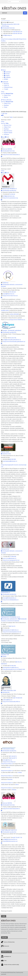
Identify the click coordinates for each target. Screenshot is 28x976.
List (3, 137)
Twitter (7, 73)
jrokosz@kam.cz (7, 699)
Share (4, 70)
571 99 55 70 (13, 756)
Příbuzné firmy (8, 87)
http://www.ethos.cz (7, 763)
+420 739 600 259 (17, 698)
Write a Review (6, 100)
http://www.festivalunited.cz (11, 154)
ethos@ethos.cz (7, 760)
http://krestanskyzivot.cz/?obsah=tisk (14, 669)
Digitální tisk (5, 654)
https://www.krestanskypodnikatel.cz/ (14, 341)
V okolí (6, 89)
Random (6, 105)
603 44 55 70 (13, 758)
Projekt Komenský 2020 (9, 690)
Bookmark (5, 81)
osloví (17, 784)
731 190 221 (12, 194)
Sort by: (7, 93)
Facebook (8, 72)
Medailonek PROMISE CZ (9, 188)
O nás (3, 916)
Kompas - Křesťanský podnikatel (11, 330)
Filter (2, 91)
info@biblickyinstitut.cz (10, 839)
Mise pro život (5, 549)
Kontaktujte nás (7, 956)
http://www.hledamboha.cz (10, 599)
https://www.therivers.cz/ (10, 295)
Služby (4, 656)
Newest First (7, 125)
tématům (9, 779)
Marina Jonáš (5, 452)
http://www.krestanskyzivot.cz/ (12, 632)
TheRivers (5, 282)
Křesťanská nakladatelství (10, 619)
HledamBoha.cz (5, 592)
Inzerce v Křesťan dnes (9, 942)
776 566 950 (12, 556)
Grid (7, 137)
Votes (5, 107)
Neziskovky (6, 692)
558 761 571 (12, 626)
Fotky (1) (6, 85)
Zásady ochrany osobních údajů (11, 964)
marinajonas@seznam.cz (10, 461)
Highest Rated (8, 132)
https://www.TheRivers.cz (17, 319)
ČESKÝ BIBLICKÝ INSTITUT (9, 830)
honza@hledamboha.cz (9, 598)
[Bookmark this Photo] (2, 115)
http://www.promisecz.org (10, 198)
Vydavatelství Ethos (8, 749)
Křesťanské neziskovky (9, 190)
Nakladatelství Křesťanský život (10, 617)
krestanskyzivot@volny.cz (10, 630)
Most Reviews (8, 130)
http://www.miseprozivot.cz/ (11, 560)
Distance (6, 134)
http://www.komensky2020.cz (11, 701)
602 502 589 (12, 459)
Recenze (6, 83)
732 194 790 (12, 338)
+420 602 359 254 (17, 33)
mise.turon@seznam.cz (9, 558)
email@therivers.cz (8, 293)
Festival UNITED (7, 149)
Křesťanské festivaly (8, 28)
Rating (6, 97)
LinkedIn (8, 77)
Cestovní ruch (6, 453)
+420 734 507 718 (17, 837)
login (11, 117)
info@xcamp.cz (7, 35)
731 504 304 (12, 665)
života (8, 767)
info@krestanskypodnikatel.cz (12, 339)
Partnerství (6, 946)
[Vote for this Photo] (1, 115)
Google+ (7, 75)
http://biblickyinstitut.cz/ (10, 841)
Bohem (14, 789)
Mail (6, 79)
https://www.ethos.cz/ (9, 761)
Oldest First (7, 95)
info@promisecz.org (8, 196)
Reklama (4, 937)
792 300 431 (12, 292)
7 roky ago (4, 113)
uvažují (20, 772)
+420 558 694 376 (17, 31)
